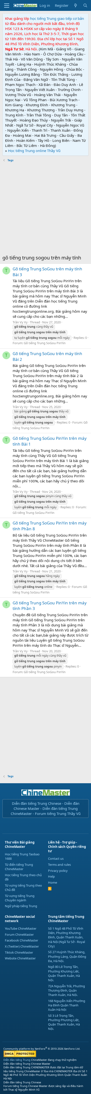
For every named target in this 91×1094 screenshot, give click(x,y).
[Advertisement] (45, 209)
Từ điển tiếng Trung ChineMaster (19, 866)
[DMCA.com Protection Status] (19, 1056)
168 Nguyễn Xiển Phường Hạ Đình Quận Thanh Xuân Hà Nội (66, 1005)
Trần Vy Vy (20, 322)
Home (52, 882)
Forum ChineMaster (19, 934)
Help (51, 876)
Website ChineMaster (20, 958)
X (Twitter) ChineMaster (22, 946)
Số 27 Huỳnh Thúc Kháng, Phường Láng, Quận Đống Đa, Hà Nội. (67, 956)
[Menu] (6, 5)
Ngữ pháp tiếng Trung (21, 906)
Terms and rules (59, 864)
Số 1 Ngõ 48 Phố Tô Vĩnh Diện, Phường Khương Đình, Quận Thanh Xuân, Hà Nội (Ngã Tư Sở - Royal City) (66, 937)
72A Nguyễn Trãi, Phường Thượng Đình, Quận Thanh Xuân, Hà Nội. (66, 990)
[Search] (85, 5)
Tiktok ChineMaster (19, 952)
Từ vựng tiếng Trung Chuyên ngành (19, 898)
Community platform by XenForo (41, 1048)
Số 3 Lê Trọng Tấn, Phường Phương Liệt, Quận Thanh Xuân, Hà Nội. (64, 1022)
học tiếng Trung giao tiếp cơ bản (57, 18)
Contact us (56, 858)
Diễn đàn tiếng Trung (16, 1060)
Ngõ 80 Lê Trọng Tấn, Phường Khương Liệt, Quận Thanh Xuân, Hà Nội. (64, 973)
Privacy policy (58, 870)
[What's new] (75, 5)
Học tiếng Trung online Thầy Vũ (34, 150)
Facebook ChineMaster (21, 940)
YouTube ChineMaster (20, 928)
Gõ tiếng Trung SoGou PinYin (45, 343)
